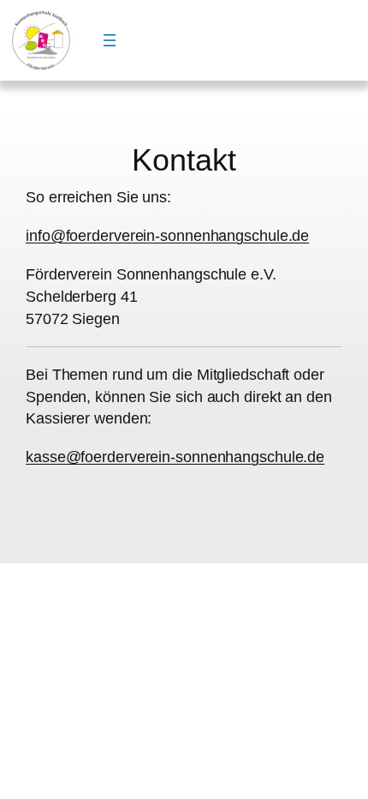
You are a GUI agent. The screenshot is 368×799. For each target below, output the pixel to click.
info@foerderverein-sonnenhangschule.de (167, 235)
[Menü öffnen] (109, 40)
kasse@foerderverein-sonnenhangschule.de (175, 457)
